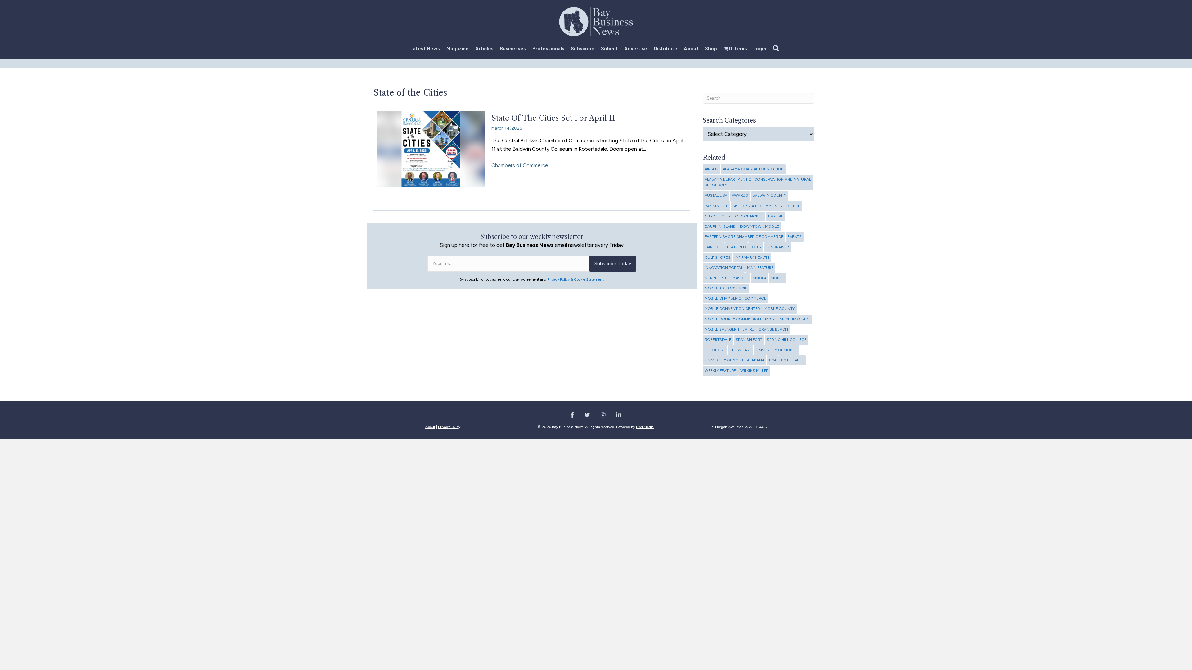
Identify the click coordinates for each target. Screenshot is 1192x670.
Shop (711, 48)
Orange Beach (773, 329)
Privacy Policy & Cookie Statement (575, 279)
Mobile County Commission (733, 319)
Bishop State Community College (766, 206)
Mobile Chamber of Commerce (735, 298)
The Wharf (740, 350)
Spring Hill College (786, 339)
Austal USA (716, 195)
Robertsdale (718, 339)
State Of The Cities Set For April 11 (553, 118)
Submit (609, 48)
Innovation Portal (724, 268)
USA (773, 360)
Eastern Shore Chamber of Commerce (744, 236)
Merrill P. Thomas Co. (726, 278)
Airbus (711, 169)
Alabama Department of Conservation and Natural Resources (758, 182)
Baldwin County (769, 195)
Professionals (548, 48)
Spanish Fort (749, 339)
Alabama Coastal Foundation (753, 169)
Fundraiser (777, 247)
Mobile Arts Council (726, 288)
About (691, 48)
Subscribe (582, 48)
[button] (777, 48)
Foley (755, 247)
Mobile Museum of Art (787, 319)
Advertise (635, 48)
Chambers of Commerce (519, 165)
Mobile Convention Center (732, 308)
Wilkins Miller (754, 370)
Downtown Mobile (759, 226)
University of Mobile (776, 350)
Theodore (715, 350)
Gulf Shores (717, 257)
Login (759, 48)
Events (795, 236)
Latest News (425, 48)
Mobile (777, 278)
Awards (740, 195)
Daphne (775, 216)
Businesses (513, 48)
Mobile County (779, 308)
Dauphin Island (720, 226)
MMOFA (759, 278)
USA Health (792, 360)
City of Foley (718, 216)
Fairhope (714, 247)
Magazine (457, 48)
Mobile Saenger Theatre (729, 329)
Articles (484, 48)
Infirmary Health (752, 257)
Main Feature (760, 268)
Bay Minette (716, 206)
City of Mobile (749, 216)
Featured (736, 247)
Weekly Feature (720, 370)
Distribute (665, 48)
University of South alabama (735, 360)
